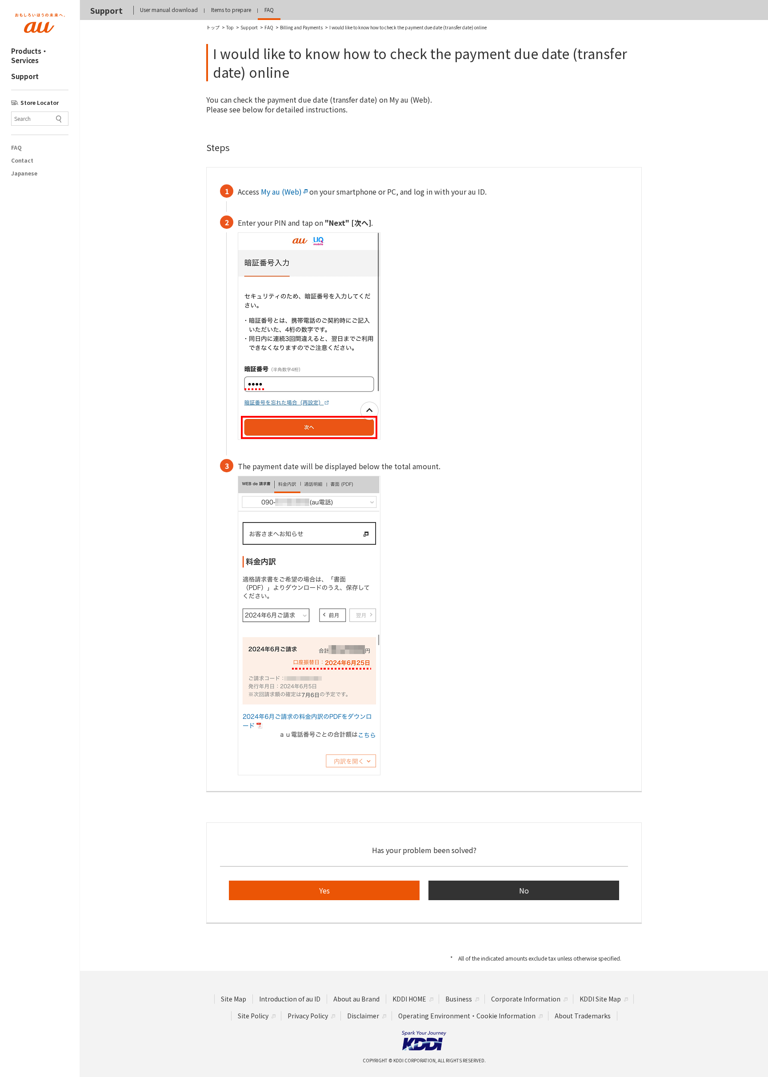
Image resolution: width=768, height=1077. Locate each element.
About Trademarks (583, 1015)
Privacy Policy (308, 1015)
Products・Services (29, 55)
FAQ (16, 147)
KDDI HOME (409, 998)
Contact (22, 160)
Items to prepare (231, 9)
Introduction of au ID (289, 998)
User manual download (169, 9)
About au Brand (356, 998)
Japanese (24, 173)
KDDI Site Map (600, 998)
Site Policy (253, 1015)
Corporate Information (525, 998)
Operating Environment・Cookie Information (467, 1015)
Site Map (233, 998)
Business (458, 998)
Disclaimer (363, 1015)
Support (25, 76)
